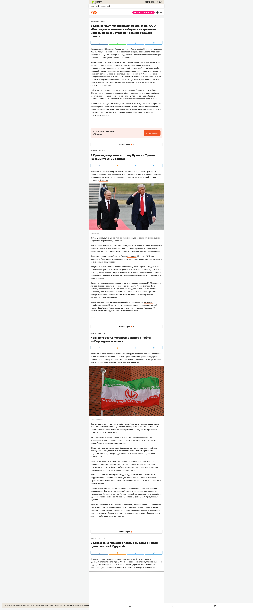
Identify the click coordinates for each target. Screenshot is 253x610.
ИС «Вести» (103, 180)
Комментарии (126, 144)
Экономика (108, 523)
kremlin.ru (96, 233)
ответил (94, 311)
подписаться (152, 133)
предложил (148, 302)
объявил (138, 475)
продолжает (140, 294)
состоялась (131, 256)
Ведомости (149, 568)
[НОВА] (143, 12)
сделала (135, 510)
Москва (103, 6)
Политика (93, 318)
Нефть (101, 523)
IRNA (122, 359)
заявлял (94, 289)
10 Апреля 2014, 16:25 (98, 21)
